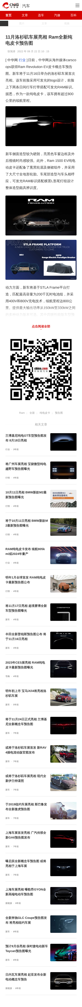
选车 (41, 15)
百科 (73, 15)
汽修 (57, 15)
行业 (22, 60)
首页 (8, 15)
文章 (25, 15)
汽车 (26, 6)
